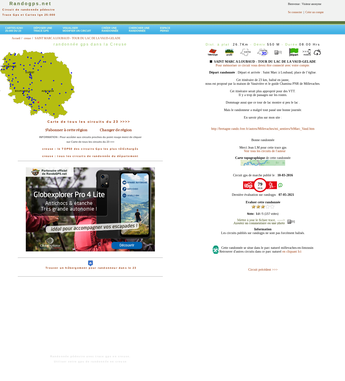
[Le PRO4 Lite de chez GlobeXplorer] (90, 255)
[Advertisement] (90, 318)
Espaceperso (165, 29)
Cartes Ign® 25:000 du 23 (14, 29)
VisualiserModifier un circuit (77, 29)
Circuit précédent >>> (263, 269)
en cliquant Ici (291, 251)
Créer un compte (314, 12)
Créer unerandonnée (110, 29)
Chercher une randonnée (139, 29)
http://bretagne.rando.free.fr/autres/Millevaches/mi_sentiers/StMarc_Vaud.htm (262, 129)
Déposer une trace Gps (43, 29)
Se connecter (295, 12)
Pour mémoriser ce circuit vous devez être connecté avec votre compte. (263, 65)
